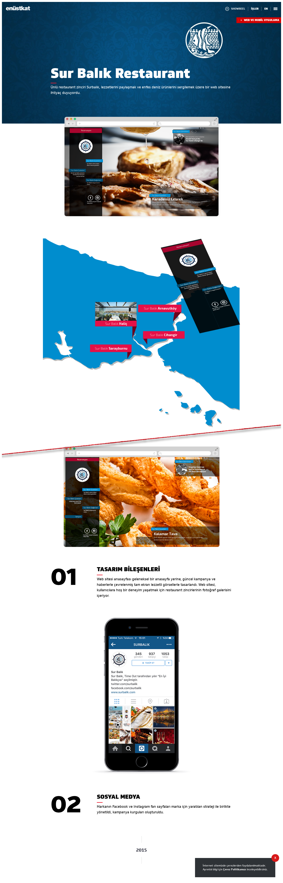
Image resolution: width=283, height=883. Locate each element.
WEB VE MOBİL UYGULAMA (261, 20)
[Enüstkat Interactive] (18, 10)
